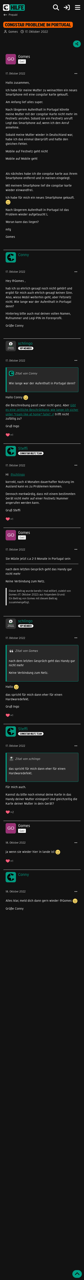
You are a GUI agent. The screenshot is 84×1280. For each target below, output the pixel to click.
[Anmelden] (66, 7)
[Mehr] (76, 73)
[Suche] (56, 7)
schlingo (19, 474)
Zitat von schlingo (27, 759)
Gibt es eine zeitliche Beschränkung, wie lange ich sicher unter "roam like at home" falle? (42, 409)
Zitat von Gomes (26, 651)
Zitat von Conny (26, 373)
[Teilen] (77, 43)
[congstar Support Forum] (14, 7)
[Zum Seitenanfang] (77, 1274)
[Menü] (77, 7)
